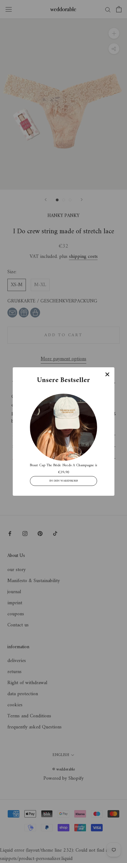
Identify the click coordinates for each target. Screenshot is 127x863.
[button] (107, 374)
